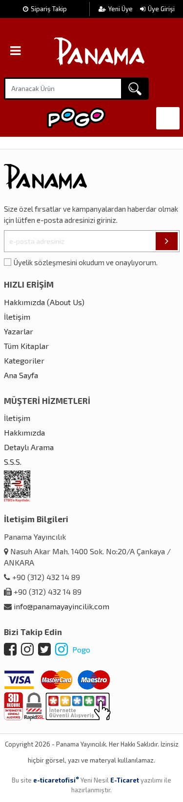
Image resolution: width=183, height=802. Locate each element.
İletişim (17, 316)
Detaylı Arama (29, 447)
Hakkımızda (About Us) (44, 302)
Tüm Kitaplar (26, 345)
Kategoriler (24, 360)
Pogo (80, 649)
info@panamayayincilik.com (61, 606)
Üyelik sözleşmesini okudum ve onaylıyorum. (86, 262)
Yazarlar (18, 331)
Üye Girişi (161, 9)
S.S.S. (12, 461)
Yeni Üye (121, 9)
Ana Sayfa (21, 375)
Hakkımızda (24, 432)
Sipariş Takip (49, 9)
